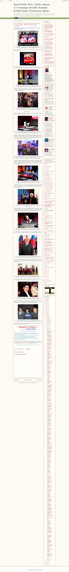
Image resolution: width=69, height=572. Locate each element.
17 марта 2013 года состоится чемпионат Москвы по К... (49, 512)
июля (48, 324)
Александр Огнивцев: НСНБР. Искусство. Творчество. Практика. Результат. (49, 202)
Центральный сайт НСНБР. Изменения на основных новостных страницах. (49, 89)
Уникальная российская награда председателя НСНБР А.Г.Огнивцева (49, 31)
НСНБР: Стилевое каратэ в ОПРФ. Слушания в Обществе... (48, 521)
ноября (48, 318)
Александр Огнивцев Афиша (49, 259)
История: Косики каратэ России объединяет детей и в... (49, 390)
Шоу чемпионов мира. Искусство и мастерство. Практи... (49, 399)
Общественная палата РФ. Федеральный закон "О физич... (49, 536)
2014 (47, 314)
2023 (47, 302)
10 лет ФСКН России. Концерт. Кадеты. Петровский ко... (48, 465)
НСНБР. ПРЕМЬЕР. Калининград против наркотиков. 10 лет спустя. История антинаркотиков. (49, 47)
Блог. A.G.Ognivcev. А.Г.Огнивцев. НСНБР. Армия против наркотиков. (49, 242)
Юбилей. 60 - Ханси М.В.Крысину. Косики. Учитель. (49, 367)
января (48, 560)
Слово (46, 277)
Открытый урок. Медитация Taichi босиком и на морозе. (49, 34)
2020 (47, 306)
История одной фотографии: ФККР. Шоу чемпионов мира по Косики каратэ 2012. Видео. (50, 119)
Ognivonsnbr (48, 72)
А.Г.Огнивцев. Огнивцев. (49, 189)
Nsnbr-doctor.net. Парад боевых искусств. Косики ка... (49, 332)
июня (48, 325)
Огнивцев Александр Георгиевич (48, 216)
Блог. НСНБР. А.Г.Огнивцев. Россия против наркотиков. (49, 257)
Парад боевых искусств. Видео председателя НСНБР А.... (49, 353)
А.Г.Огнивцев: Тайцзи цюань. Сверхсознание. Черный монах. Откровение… (49, 39)
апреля (48, 328)
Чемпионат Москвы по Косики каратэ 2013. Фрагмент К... (49, 443)
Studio (46, 264)
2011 (47, 563)
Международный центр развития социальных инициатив (48, 223)
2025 (47, 299)
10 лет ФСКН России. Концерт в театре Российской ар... (48, 471)
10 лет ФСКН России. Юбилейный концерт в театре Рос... (48, 504)
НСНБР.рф (46, 208)
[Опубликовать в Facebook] (28, 348)
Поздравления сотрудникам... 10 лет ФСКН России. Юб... (49, 451)
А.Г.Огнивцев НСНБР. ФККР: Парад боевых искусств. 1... (49, 343)
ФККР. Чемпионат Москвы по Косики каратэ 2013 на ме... (49, 447)
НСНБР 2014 (47, 168)
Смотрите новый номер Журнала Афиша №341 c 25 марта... (49, 415)
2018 (47, 309)
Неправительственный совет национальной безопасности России (49, 162)
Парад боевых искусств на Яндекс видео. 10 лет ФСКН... (49, 336)
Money (46, 282)
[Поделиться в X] (27, 348)
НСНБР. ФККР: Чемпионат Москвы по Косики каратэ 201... (49, 424)
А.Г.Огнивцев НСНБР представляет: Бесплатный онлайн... (49, 372)
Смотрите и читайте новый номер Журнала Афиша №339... (49, 550)
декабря (48, 317)
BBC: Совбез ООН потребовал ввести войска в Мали (52, 140)
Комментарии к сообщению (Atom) (30, 382)
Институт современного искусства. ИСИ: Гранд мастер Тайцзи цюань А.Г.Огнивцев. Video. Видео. (49, 43)
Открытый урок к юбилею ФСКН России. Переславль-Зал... (49, 555)
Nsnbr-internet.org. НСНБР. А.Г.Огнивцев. (49, 175)
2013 (47, 316)
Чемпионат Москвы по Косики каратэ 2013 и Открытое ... (49, 461)
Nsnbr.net (46, 212)
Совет (46, 274)
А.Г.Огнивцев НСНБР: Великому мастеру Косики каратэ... (48, 376)
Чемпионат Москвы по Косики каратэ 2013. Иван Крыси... (49, 434)
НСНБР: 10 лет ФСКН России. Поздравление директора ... (49, 508)
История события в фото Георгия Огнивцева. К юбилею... (49, 545)
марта (48, 329)
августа (48, 322)
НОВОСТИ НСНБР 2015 (49, 181)
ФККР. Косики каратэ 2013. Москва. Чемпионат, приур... (48, 439)
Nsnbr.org (46, 169)
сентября (48, 321)
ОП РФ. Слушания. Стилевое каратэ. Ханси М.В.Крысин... (49, 527)
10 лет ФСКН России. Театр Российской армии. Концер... (49, 491)
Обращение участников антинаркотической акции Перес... (49, 541)
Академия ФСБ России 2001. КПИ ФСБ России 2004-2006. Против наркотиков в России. (49, 62)
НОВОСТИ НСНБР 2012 (49, 186)
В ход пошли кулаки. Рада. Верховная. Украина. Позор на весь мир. (49, 99)
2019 (47, 307)
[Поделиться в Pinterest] (29, 348)
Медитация (46, 273)
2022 (47, 303)
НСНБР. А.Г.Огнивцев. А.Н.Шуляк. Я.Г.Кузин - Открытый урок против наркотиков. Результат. (49, 129)
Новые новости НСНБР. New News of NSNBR (49, 193)
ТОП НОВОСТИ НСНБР (49, 188)
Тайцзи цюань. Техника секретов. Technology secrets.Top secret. (48, 51)
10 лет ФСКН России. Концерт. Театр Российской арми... (49, 348)
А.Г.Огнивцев (47, 271)
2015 (47, 313)
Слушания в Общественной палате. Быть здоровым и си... (49, 532)
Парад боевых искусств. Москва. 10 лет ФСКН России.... (49, 358)
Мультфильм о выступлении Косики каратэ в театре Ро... (49, 500)
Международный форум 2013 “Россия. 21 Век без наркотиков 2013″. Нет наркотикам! (50, 58)
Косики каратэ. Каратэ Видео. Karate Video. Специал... (49, 406)
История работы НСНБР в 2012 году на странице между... (49, 410)
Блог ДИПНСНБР (47, 191)
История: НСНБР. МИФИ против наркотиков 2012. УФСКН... (49, 386)
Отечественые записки (48, 230)
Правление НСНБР (48, 195)
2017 (47, 310)
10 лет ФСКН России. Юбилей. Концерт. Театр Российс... (49, 495)
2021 (47, 305)
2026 (47, 298)
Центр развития (47, 276)
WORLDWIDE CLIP (48, 281)
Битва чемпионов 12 (48, 220)
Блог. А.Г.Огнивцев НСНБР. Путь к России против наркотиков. (49, 245)
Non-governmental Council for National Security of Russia (49, 210)
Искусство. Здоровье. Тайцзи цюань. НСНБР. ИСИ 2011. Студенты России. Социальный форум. (49, 205)
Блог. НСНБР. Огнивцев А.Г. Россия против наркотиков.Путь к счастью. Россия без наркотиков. (49, 249)
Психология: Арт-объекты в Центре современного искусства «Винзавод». (50, 108)
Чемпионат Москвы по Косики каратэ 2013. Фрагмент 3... (49, 429)
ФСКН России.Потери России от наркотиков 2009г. (49, 226)
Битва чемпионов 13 (48, 262)
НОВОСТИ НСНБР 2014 (49, 183)
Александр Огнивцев (48, 166)
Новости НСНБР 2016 (48, 178)
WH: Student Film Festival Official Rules (52, 150)
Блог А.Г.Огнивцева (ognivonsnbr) (48, 255)
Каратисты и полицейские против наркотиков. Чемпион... (49, 420)
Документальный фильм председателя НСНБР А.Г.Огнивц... (49, 362)
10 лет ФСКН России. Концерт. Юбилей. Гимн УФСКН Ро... (49, 477)
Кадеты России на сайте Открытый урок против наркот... (49, 382)
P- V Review (47, 279)
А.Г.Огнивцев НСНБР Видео (49, 171)
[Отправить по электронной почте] (25, 348)
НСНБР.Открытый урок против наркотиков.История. (50, 239)
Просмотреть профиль (48, 82)
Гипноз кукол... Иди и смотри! (49, 403)
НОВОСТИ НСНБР (48, 180)
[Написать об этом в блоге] (26, 348)
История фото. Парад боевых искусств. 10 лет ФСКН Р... (49, 340)
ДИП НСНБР (47, 237)
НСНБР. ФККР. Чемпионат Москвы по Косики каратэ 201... (49, 395)
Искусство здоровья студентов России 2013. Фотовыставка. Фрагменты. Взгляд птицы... (49, 54)
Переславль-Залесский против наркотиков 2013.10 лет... (49, 456)
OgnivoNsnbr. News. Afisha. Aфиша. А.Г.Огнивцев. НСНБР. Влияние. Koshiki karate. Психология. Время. (32, 7)
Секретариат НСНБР (48, 234)
